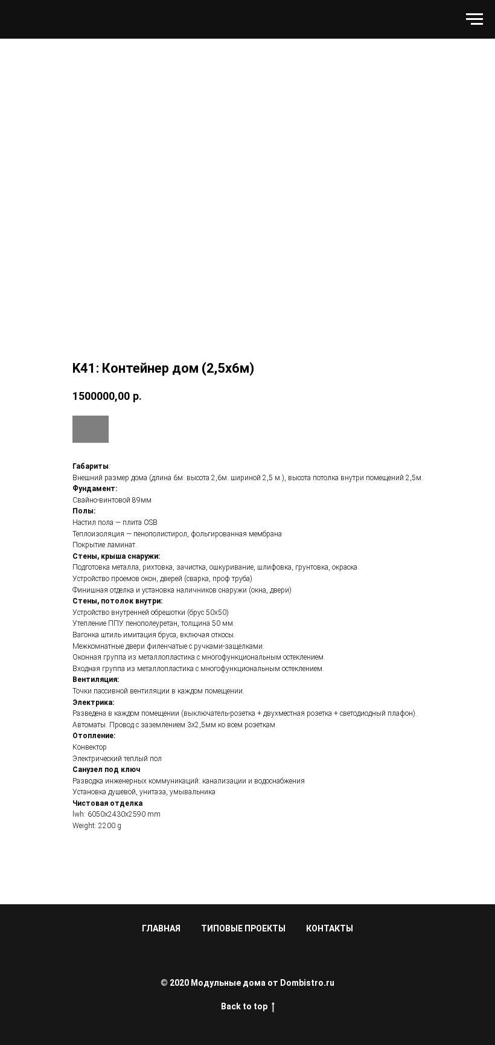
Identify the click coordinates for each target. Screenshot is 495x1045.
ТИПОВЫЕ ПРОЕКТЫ (243, 928)
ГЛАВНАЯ (161, 928)
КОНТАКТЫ (329, 928)
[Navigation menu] (474, 19)
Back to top (244, 1006)
